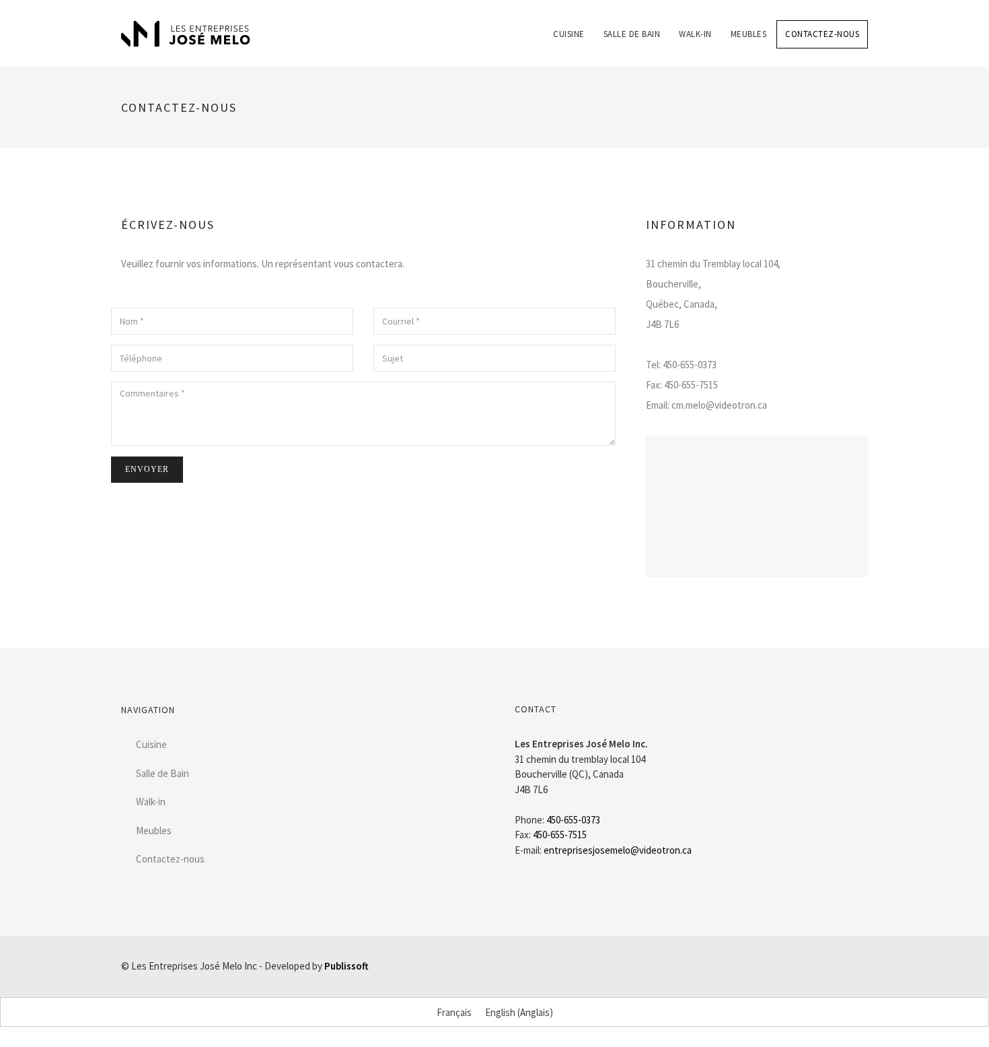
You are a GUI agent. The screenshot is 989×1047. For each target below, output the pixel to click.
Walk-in (695, 34)
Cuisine (569, 34)
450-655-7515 (560, 834)
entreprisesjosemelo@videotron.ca (618, 850)
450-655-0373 (573, 819)
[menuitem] (568, 24)
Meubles (749, 34)
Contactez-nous (822, 34)
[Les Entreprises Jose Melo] (185, 33)
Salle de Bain (632, 34)
